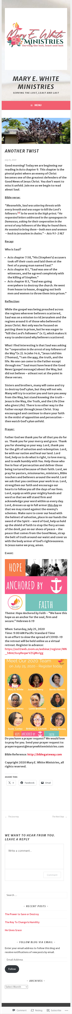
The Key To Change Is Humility (22, 922)
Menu (38, 105)
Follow (12, 969)
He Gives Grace (13, 930)
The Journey (13, 816)
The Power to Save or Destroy (22, 914)
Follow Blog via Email (36, 942)
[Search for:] (36, 895)
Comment (52, 874)
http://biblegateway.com (44, 754)
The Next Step (58, 816)
